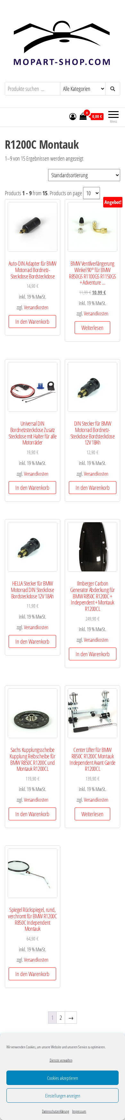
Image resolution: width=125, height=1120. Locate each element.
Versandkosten (36, 307)
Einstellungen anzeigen (62, 1095)
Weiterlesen (92, 327)
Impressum (79, 1111)
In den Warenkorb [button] (32, 321)
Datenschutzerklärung (55, 1111)
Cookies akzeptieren (62, 1078)
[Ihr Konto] (72, 116)
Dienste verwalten (61, 1060)
